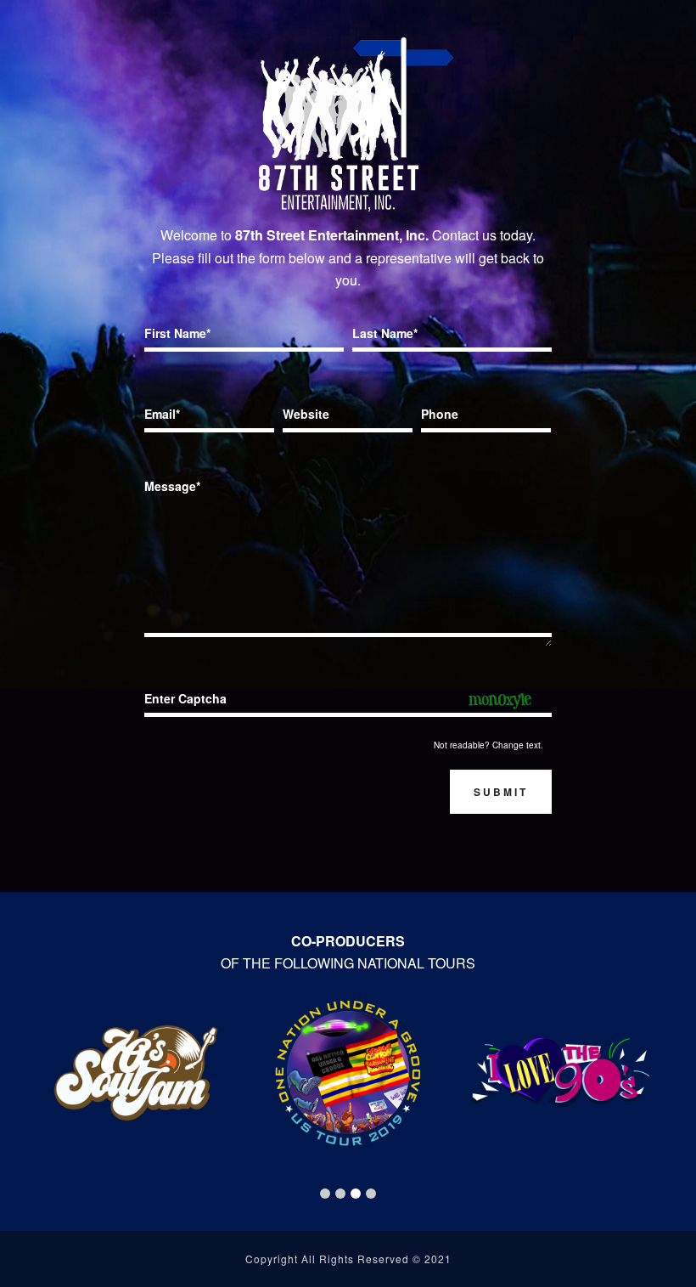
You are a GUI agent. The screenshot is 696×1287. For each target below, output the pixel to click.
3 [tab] (356, 1193)
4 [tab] (371, 1193)
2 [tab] (340, 1193)
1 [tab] (325, 1193)
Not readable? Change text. (488, 745)
